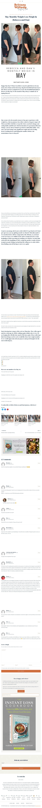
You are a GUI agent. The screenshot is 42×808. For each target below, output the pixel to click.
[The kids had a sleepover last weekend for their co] (23, 797)
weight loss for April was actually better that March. (16, 316)
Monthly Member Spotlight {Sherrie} (8, 431)
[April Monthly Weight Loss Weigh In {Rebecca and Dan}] (7, 418)
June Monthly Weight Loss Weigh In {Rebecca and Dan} (21, 423)
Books (17, 803)
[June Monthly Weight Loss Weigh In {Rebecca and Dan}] (21, 418)
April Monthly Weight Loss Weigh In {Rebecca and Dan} (7, 423)
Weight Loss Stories (21, 14)
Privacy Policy (29, 803)
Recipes (22, 803)
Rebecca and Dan (14, 14)
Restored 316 (37, 805)
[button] (21, 7)
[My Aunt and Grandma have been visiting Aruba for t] (3, 797)
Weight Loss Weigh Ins (28, 14)
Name (3, 665)
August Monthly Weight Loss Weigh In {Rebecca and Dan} (34, 423)
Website (30, 665)
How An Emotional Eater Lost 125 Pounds (33, 431)
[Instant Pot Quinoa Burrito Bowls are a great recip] (18, 797)
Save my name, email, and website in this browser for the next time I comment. (15, 668)
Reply (39, 463)
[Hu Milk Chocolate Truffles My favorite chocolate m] (13, 797)
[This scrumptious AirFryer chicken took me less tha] (38, 797)
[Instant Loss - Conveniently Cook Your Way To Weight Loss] (21, 7)
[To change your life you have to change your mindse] (8, 797)
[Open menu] (20, 1)
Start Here (12, 803)
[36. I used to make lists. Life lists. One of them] (28, 797)
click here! (33, 405)
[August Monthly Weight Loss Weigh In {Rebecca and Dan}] (34, 418)
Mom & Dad (8, 527)
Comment (4, 650)
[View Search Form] (22, 1)
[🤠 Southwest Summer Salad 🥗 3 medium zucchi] (33, 797)
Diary (10, 14)
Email (16, 665)
